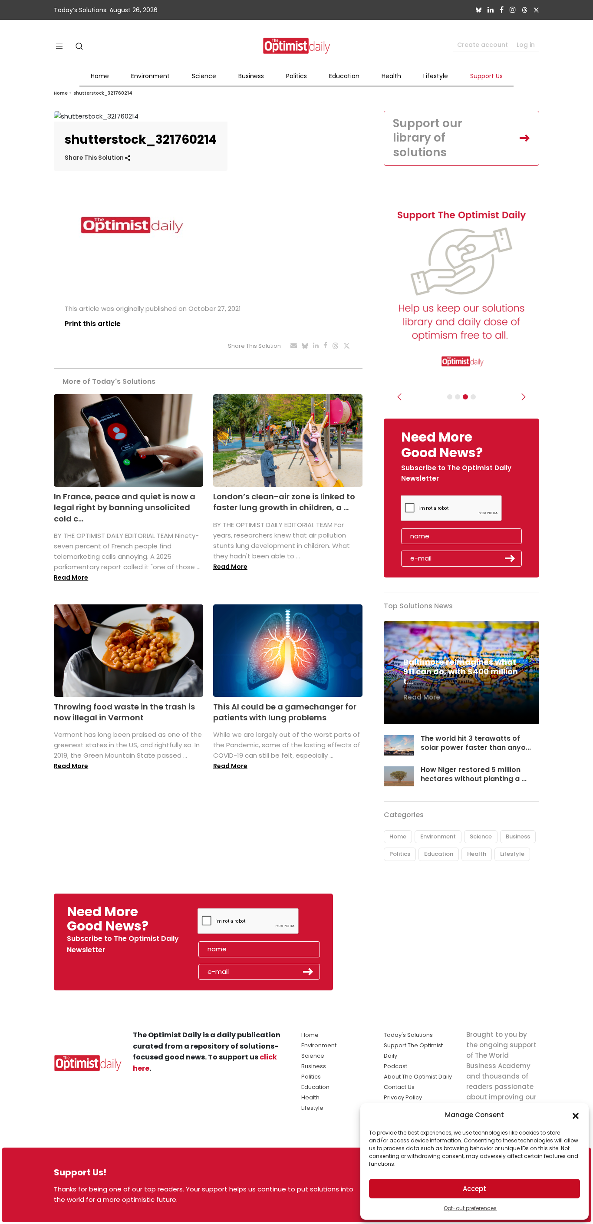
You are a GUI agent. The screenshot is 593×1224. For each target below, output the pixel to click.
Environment (150, 76)
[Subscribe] (449, 396)
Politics (296, 76)
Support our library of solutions (427, 138)
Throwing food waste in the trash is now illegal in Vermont (124, 712)
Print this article (93, 324)
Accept (474, 1188)
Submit (510, 558)
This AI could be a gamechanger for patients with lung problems (284, 712)
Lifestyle (435, 76)
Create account (482, 44)
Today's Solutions (408, 1035)
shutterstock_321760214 (102, 93)
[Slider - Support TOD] (465, 396)
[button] (575, 1115)
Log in (526, 44)
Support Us (486, 76)
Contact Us (399, 1087)
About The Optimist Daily (418, 1076)
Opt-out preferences (470, 1208)
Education (344, 76)
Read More (71, 577)
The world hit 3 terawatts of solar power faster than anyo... (476, 742)
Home (100, 76)
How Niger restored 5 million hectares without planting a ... (474, 774)
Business (251, 76)
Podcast (395, 1066)
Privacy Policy (403, 1097)
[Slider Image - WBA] (457, 396)
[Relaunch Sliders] (473, 396)
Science (204, 76)
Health (391, 76)
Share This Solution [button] (95, 158)
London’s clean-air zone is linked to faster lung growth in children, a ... (284, 502)
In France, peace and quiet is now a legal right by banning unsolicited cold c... (124, 507)
